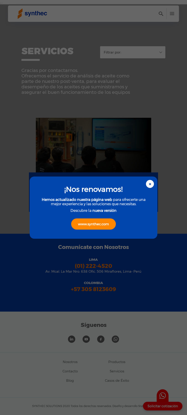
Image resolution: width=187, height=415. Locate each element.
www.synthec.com (93, 224)
